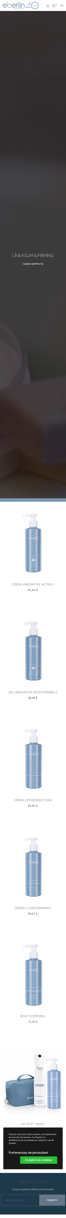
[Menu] (61, 5)
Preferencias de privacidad (28, 1152)
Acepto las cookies (38, 1160)
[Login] (47, 5)
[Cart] (53, 5)
